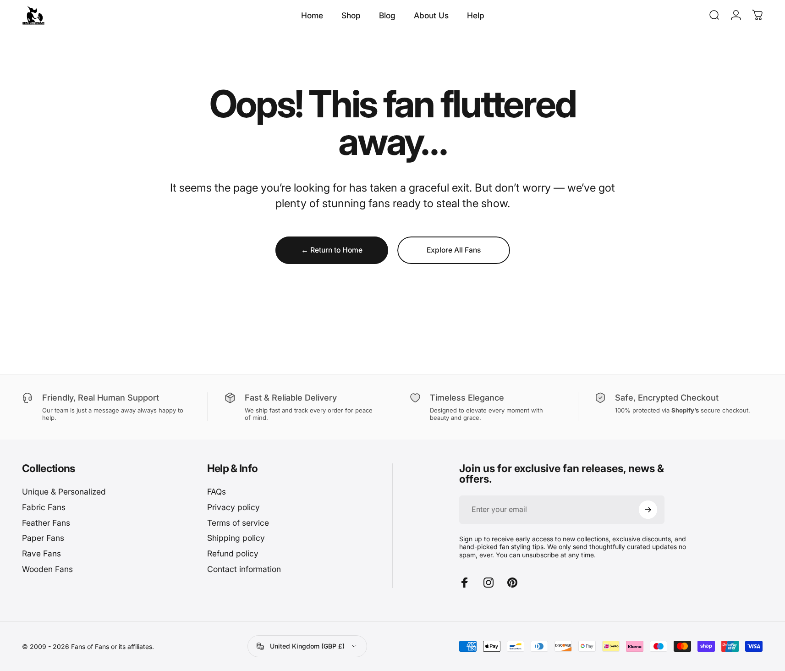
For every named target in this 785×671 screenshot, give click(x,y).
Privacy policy (233, 507)
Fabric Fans (44, 507)
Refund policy (232, 553)
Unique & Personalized (64, 491)
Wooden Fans (47, 569)
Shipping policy (236, 538)
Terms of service (238, 523)
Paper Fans (43, 538)
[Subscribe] (648, 509)
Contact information (244, 569)
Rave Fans (41, 553)
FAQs (216, 491)
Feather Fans (46, 523)
